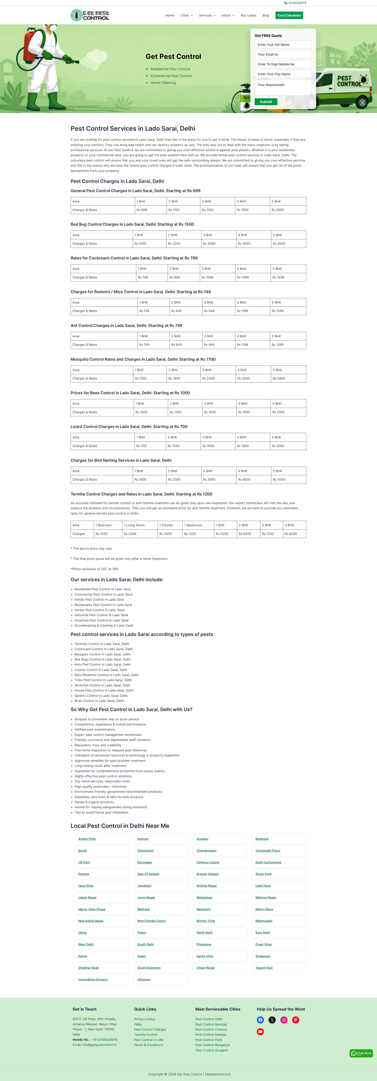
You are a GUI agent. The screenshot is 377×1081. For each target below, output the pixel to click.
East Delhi (263, 932)
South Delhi (145, 944)
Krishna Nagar (207, 886)
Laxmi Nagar (146, 897)
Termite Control (145, 1034)
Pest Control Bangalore (212, 1045)
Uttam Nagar (206, 968)
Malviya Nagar (266, 897)
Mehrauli (143, 909)
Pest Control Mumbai (211, 1024)
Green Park (264, 874)
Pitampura (204, 944)
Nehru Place (264, 909)
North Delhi (205, 932)
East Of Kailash (148, 874)
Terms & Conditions (148, 1045)
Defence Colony (208, 862)
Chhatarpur (145, 850)
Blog (266, 15)
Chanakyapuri (206, 850)
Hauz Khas (85, 886)
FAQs (138, 1024)
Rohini (82, 956)
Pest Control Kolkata (210, 1034)
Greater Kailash (208, 874)
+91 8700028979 (104, 1040)
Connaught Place (268, 850)
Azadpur (203, 839)
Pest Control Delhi (208, 1019)
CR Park (84, 862)
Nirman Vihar (206, 921)
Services (205, 15)
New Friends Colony (151, 921)
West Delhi (86, 944)
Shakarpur (263, 956)
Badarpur (262, 839)
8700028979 (297, 3)
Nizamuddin (264, 921)
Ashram (142, 839)
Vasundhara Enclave (93, 979)
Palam (141, 932)
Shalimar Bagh (88, 968)
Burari (82, 850)
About (226, 15)
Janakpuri (144, 886)
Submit (266, 102)
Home (169, 15)
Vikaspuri (144, 979)
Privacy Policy (144, 1019)
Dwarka (83, 874)
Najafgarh (204, 909)
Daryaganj (144, 862)
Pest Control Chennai (211, 1029)
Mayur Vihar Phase (91, 909)
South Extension (149, 968)
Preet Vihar (264, 944)
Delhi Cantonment (268, 862)
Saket (141, 956)
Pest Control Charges (150, 1029)
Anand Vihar (87, 839)
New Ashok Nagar (91, 921)
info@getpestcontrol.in (99, 1045)
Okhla (82, 932)
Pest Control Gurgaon (211, 1050)
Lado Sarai (263, 886)
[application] (191, 15)
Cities (184, 15)
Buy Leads (248, 15)
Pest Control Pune (208, 1040)
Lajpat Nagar (87, 897)
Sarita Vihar (205, 956)
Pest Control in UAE (149, 1040)
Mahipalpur (204, 897)
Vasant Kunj (264, 968)
